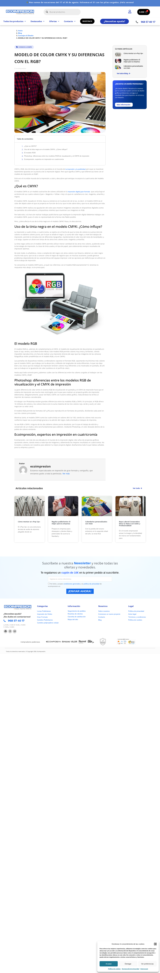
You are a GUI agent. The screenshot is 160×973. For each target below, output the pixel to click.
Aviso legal (132, 614)
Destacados (36, 21)
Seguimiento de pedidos (77, 611)
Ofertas (53, 21)
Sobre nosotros (104, 611)
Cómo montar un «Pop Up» (133, 53)
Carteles (40, 620)
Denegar (128, 964)
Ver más (66, 474)
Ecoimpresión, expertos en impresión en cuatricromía (44, 159)
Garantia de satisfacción (77, 617)
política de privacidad (91, 584)
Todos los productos (13, 21)
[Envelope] (15, 631)
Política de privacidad (136, 611)
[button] (155, 944)
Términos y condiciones (137, 617)
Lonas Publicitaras (44, 611)
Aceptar (109, 964)
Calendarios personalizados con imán (133, 67)
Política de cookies (114, 969)
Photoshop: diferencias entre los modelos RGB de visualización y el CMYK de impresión (56, 156)
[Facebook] (5, 631)
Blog (100, 620)
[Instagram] (10, 631)
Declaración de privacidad (130, 969)
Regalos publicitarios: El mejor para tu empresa (132, 61)
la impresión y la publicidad (75, 169)
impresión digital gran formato (79, 192)
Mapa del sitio (73, 619)
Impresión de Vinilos (44, 614)
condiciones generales (71, 584)
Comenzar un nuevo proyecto (109, 614)
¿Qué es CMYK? (30, 146)
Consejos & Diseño (25, 47)
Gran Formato (42, 617)
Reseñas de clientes (75, 614)
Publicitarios (48, 620)
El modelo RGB (29, 153)
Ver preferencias (147, 964)
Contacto (68, 21)
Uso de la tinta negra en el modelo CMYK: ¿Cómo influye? (45, 149)
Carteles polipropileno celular (48, 623)
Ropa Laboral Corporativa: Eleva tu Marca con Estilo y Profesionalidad (129, 524)
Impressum (144, 969)
